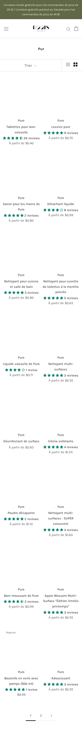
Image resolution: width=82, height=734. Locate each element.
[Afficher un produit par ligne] (68, 64)
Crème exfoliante (60, 441)
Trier (28, 65)
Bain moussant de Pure (21, 596)
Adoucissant (60, 678)
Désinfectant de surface (21, 441)
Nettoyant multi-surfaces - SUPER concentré (60, 518)
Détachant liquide (60, 204)
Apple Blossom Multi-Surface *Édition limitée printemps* (61, 601)
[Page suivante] (51, 715)
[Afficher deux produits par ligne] (75, 64)
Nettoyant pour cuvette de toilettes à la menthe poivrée (61, 286)
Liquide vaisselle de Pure (21, 364)
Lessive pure (60, 127)
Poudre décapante (21, 513)
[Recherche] (68, 29)
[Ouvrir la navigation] (6, 29)
